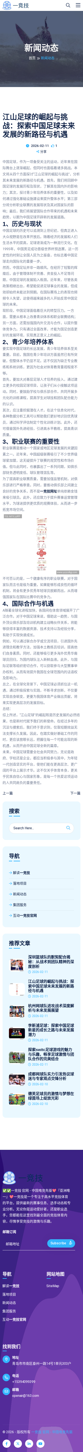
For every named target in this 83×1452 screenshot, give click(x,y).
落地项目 (20, 883)
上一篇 (8, 793)
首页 (32, 58)
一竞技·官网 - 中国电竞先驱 (52, 1432)
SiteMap (52, 1286)
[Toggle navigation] (78, 5)
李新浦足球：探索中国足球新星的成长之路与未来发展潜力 (51, 1030)
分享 (43, 152)
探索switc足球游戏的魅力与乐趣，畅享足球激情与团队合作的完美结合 (51, 1054)
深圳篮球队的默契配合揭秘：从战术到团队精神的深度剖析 (51, 961)
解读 (21, 873)
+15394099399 (23, 1382)
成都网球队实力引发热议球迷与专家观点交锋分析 (51, 1076)
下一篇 (75, 793)
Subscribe (58, 1243)
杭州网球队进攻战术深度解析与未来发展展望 (51, 1008)
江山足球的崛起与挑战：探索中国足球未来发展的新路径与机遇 (51, 986)
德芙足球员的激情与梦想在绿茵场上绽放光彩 (51, 1096)
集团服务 (20, 905)
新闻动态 (20, 894)
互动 (25, 916)
